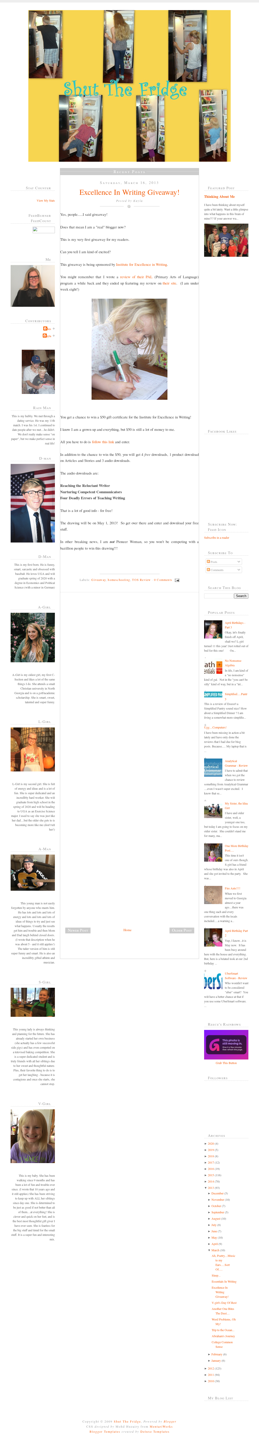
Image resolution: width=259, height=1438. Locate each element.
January (216, 1360)
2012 (211, 1368)
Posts (213, 562)
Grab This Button (226, 1063)
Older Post (182, 930)
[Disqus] (131, 665)
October (216, 1206)
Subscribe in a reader (216, 537)
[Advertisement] (98, 891)
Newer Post (78, 930)
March (215, 1250)
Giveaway (98, 580)
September (217, 1212)
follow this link (103, 441)
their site (169, 283)
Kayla (47, 336)
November (217, 1199)
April (214, 1244)
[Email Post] (176, 580)
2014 (211, 1181)
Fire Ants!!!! (232, 888)
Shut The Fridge (127, 1421)
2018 (211, 1156)
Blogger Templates (105, 1431)
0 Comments (163, 580)
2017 (211, 1162)
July (214, 1225)
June (214, 1231)
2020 (211, 1143)
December (217, 1193)
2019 (211, 1150)
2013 (211, 1188)
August (215, 1218)
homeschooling (119, 580)
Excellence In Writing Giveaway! (129, 192)
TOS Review (141, 580)
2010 (211, 1381)
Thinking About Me (219, 196)
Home (127, 930)
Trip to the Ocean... (223, 1330)
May (214, 1237)
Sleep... (216, 1275)
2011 (211, 1375)
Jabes (48, 329)
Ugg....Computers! (215, 727)
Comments (217, 570)
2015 (211, 1175)
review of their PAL (136, 276)
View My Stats (46, 200)
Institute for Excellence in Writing (141, 264)
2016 (211, 1169)
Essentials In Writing (224, 1281)
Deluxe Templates (155, 1431)
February (216, 1354)
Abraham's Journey (223, 1336)
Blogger (170, 1421)
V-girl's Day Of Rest (224, 1303)
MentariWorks (161, 1426)
